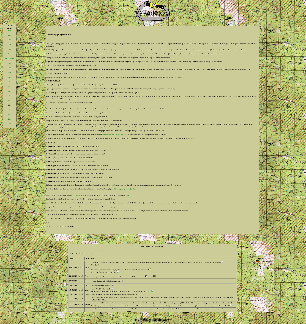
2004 (9, 49)
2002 (9, 40)
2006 (9, 63)
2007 (9, 68)
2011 (9, 86)
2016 (9, 110)
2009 (9, 77)
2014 (9, 100)
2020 (9, 124)
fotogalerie (52, 226)
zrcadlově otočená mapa (111, 134)
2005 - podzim (9, 58)
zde (128, 195)
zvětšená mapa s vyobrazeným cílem (124, 189)
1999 (9, 35)
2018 (9, 119)
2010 (9, 82)
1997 (9, 30)
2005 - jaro (9, 54)
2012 (9, 91)
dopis (122, 134)
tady (77, 195)
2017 (9, 114)
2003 (9, 44)
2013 (9, 96)
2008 (9, 72)
